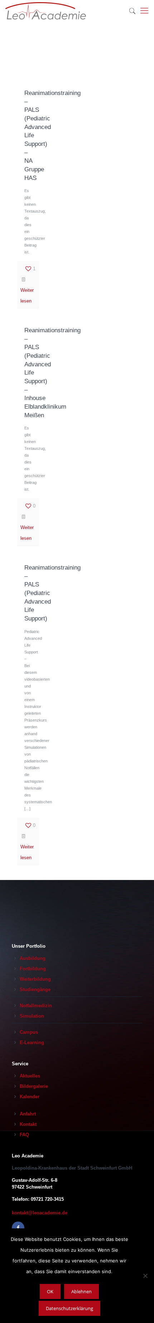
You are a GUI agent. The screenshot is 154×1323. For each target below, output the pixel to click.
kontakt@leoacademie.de (39, 1212)
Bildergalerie (34, 1086)
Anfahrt (28, 1114)
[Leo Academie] (45, 11)
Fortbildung (33, 968)
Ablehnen (81, 1291)
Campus (29, 1032)
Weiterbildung (35, 979)
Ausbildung (32, 958)
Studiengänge (35, 989)
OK (50, 1291)
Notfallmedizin (36, 1005)
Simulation (32, 1016)
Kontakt (28, 1124)
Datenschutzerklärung (69, 1308)
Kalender (29, 1096)
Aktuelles (30, 1076)
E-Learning (32, 1042)
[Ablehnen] (145, 1275)
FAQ (24, 1134)
